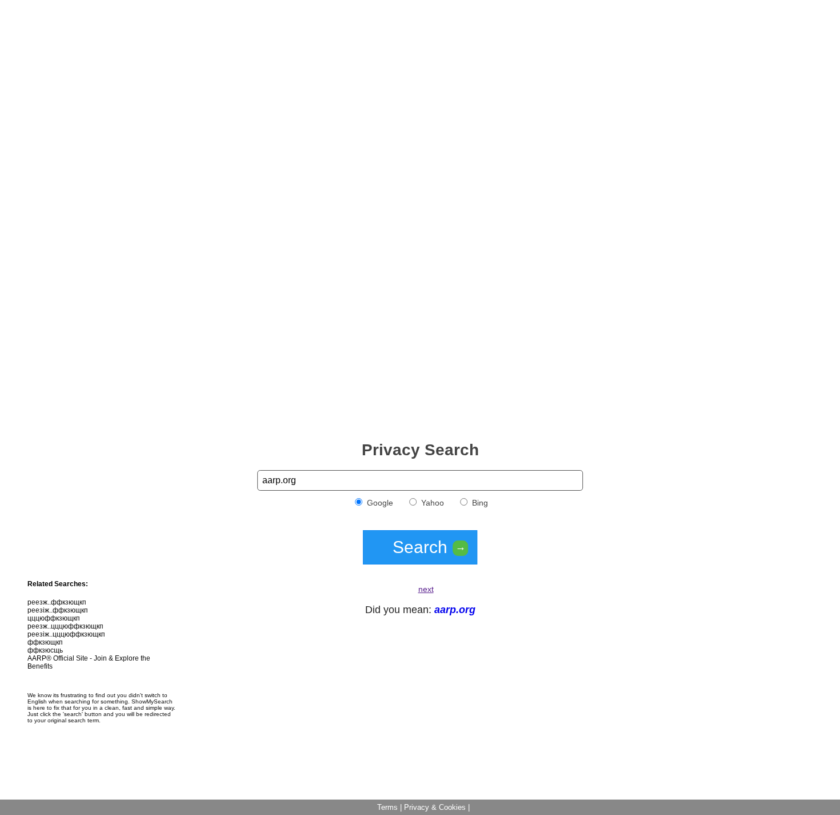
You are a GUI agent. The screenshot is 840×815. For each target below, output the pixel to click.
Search (429, 547)
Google (379, 502)
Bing (479, 502)
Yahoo (431, 502)
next (426, 589)
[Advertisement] (420, 85)
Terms (387, 807)
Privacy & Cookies (435, 807)
